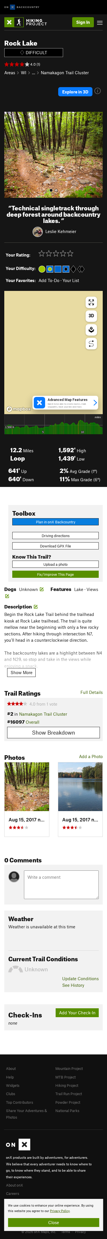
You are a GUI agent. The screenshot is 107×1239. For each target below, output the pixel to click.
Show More (22, 672)
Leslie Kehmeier (60, 231)
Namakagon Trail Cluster (65, 72)
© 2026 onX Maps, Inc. (38, 1232)
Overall (32, 722)
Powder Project (67, 1102)
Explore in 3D (75, 91)
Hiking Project (66, 1085)
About (11, 1068)
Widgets (12, 1085)
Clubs (10, 1093)
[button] (10, 155)
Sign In (83, 22)
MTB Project (65, 1077)
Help (10, 1077)
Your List (70, 280)
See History (73, 985)
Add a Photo (91, 756)
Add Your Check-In (77, 1012)
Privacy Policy (60, 1211)
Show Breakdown (53, 732)
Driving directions (56, 535)
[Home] (28, 22)
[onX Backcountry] (22, 7)
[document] (53, 1215)
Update (80, 978)
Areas (9, 72)
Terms (65, 1232)
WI (23, 72)
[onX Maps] (18, 1149)
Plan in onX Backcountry (55, 522)
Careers (12, 1193)
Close (53, 1222)
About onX (14, 1185)
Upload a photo (55, 564)
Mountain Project (69, 1068)
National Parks (67, 1110)
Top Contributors (19, 1102)
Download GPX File (55, 546)
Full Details (91, 692)
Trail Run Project (68, 1093)
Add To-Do (49, 280)
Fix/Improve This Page (55, 574)
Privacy (80, 1232)
